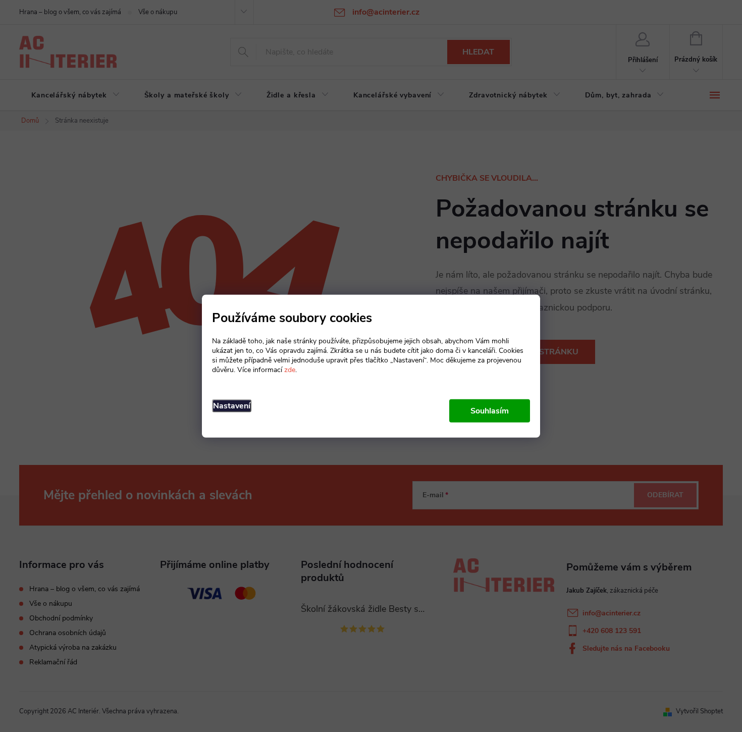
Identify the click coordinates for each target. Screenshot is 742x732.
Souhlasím (489, 410)
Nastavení (231, 405)
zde (289, 369)
